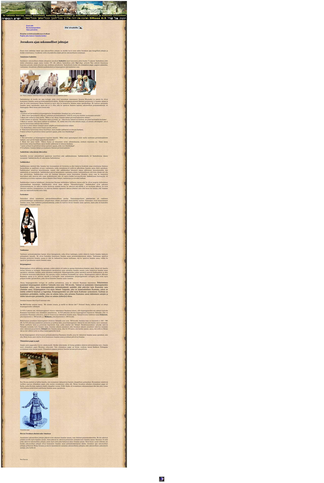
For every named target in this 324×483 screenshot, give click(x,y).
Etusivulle (29, 26)
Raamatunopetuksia (33, 28)
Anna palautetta (32, 30)
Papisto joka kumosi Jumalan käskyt (33, 36)
